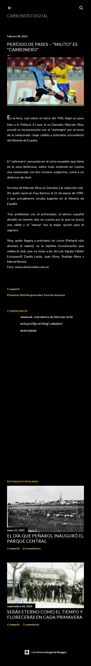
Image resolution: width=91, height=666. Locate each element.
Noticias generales (31, 295)
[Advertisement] (45, 438)
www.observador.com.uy (32, 267)
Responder (28, 330)
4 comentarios (32, 548)
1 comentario (31, 624)
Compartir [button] (13, 289)
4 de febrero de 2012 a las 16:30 (53, 317)
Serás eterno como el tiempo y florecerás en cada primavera (45, 614)
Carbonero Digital (27, 15)
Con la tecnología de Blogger (49, 652)
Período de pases (54, 295)
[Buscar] (81, 7)
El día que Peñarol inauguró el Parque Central (45, 538)
